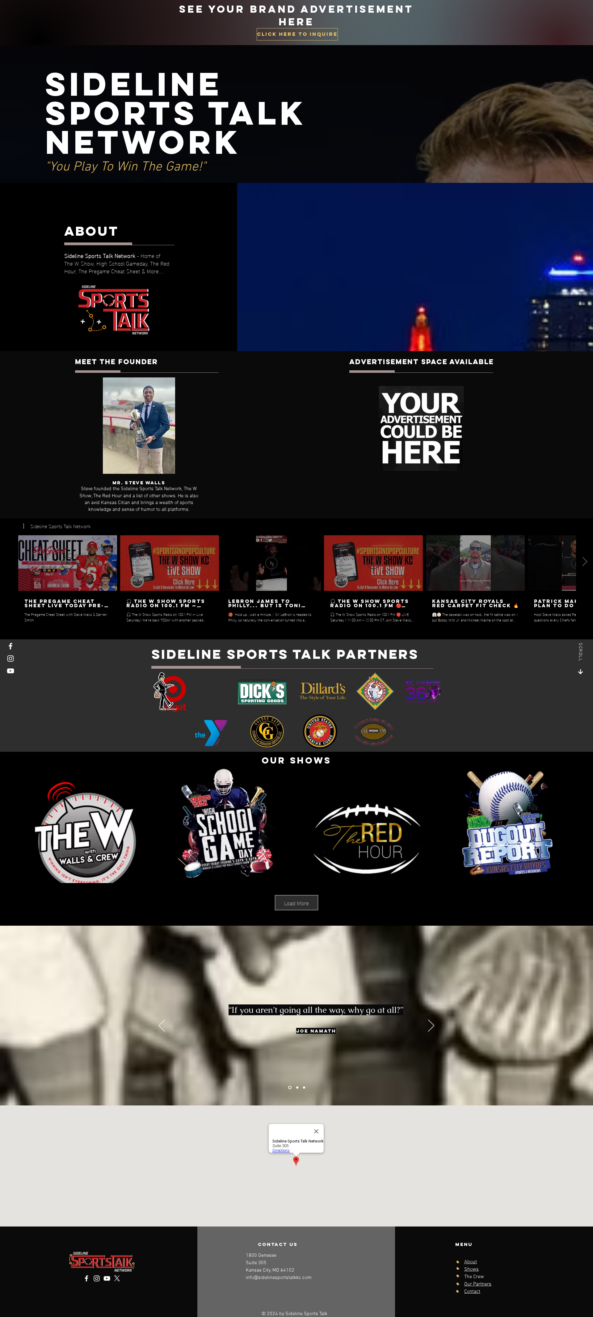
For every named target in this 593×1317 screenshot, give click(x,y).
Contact (472, 1292)
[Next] (431, 1026)
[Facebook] (10, 646)
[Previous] (162, 1026)
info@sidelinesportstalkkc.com (279, 1278)
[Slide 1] (290, 1087)
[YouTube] (10, 671)
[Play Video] (67, 563)
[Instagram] (10, 658)
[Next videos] (584, 562)
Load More (296, 903)
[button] (57, 526)
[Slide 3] (304, 1088)
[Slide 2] (297, 1088)
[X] (117, 1278)
